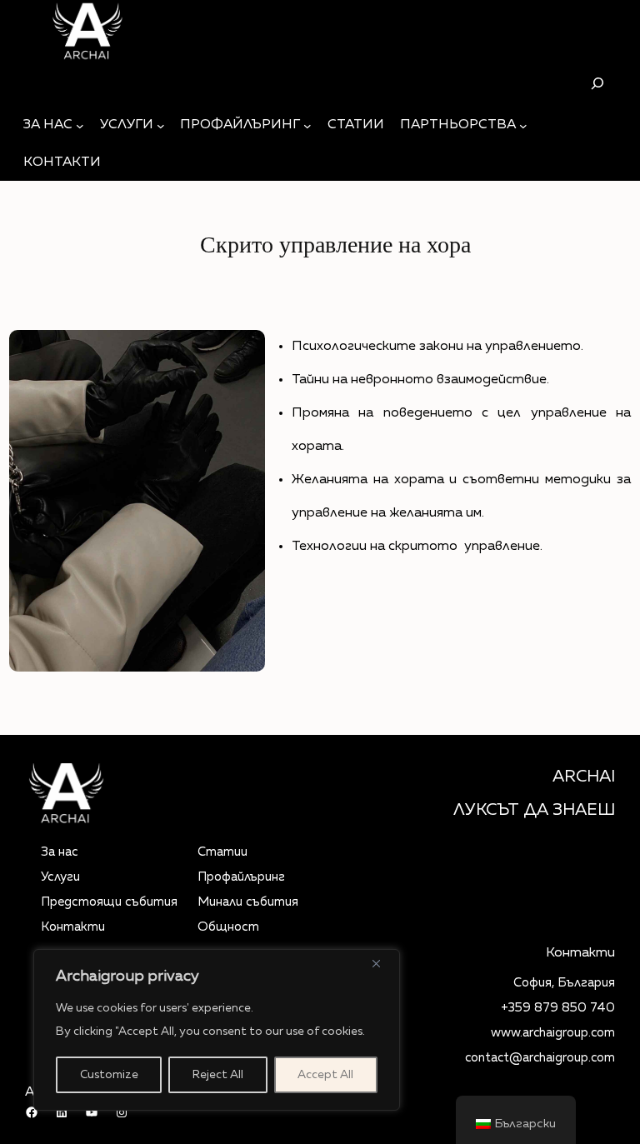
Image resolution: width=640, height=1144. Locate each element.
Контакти (73, 927)
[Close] (382, 963)
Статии (223, 852)
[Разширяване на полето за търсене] (597, 82)
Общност (228, 927)
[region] (216, 1030)
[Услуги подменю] (161, 126)
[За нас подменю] (80, 126)
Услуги (60, 877)
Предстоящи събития (109, 902)
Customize (109, 1075)
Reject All (217, 1075)
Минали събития (248, 902)
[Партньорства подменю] (523, 126)
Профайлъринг (241, 877)
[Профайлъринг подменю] (307, 126)
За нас (59, 852)
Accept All (325, 1075)
